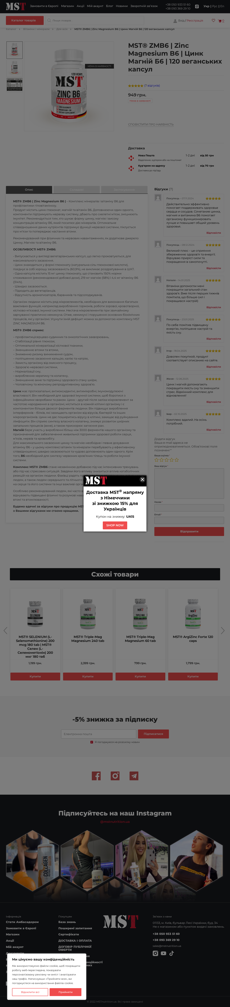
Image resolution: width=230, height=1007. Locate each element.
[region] (46, 977)
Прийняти (66, 992)
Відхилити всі (30, 992)
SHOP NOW (115, 525)
